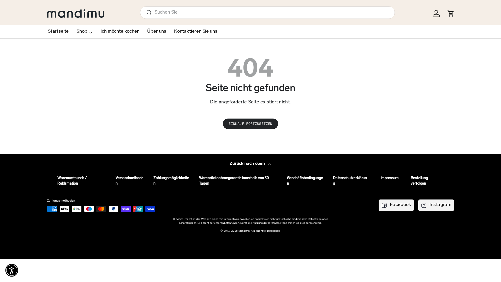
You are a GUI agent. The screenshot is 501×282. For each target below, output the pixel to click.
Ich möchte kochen (119, 31)
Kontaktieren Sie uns (195, 31)
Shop (81, 31)
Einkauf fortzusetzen (250, 123)
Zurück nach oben (248, 164)
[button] (11, 270)
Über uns (156, 31)
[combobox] (267, 13)
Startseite (58, 31)
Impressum (390, 178)
